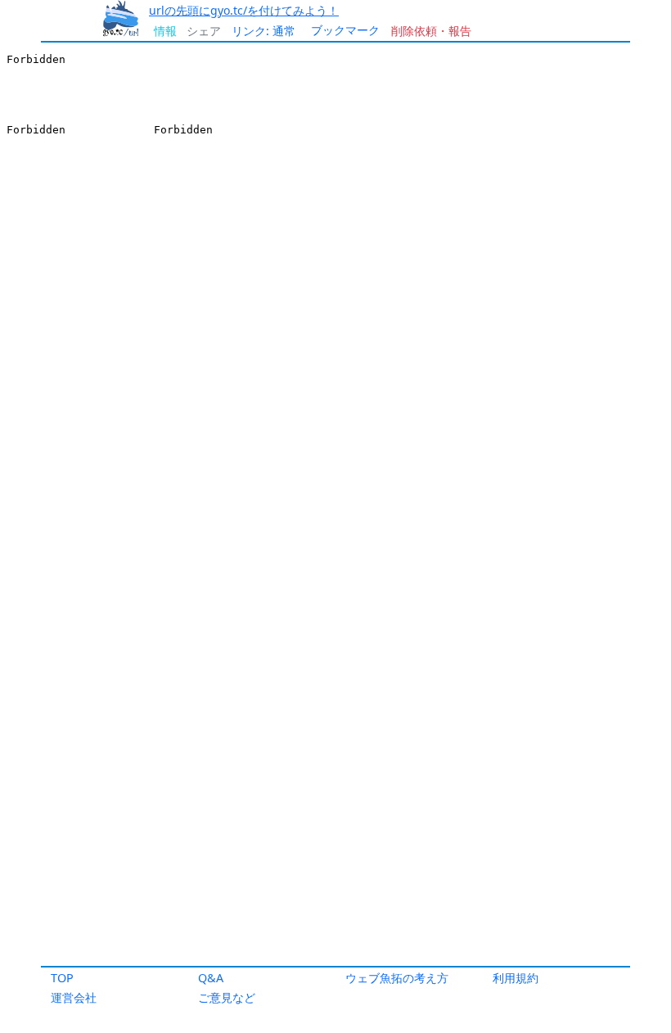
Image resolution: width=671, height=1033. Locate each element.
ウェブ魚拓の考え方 (396, 978)
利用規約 (515, 978)
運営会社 (74, 997)
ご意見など (226, 997)
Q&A (210, 978)
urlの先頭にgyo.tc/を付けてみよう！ (244, 10)
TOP (62, 978)
